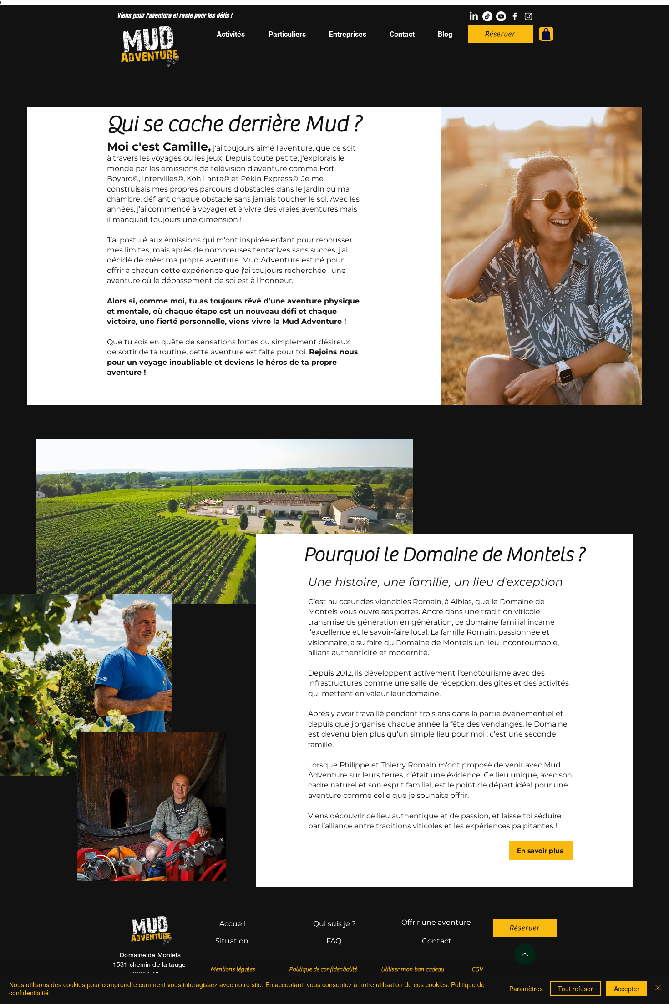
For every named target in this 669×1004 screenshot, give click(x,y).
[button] (546, 34)
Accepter (626, 988)
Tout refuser (575, 988)
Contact (436, 941)
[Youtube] (501, 16)
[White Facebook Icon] (515, 16)
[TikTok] (487, 16)
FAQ (333, 941)
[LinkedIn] (474, 16)
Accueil (232, 923)
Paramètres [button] (526, 988)
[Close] (658, 988)
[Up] (525, 954)
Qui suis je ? (334, 923)
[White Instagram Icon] (528, 16)
